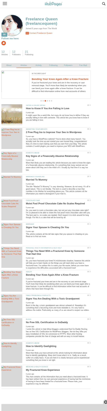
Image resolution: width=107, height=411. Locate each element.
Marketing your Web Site (36, 129)
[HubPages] (53, 4)
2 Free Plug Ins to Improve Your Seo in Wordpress (54, 132)
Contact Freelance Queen (40, 33)
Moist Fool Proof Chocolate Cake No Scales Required (55, 203)
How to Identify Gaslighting (41, 346)
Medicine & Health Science (37, 367)
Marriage (30, 224)
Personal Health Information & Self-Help (44, 248)
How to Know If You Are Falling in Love (47, 108)
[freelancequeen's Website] (3, 43)
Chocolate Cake (33, 200)
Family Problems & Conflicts (38, 295)
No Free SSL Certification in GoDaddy (54, 79)
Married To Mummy (36, 179)
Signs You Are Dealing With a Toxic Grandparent (53, 298)
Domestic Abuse (32, 153)
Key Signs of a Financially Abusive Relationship (52, 156)
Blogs (28, 319)
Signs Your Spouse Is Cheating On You (47, 227)
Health (29, 272)
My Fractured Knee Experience (43, 370)
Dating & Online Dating (35, 105)
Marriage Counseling (35, 176)
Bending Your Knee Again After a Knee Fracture (52, 275)
